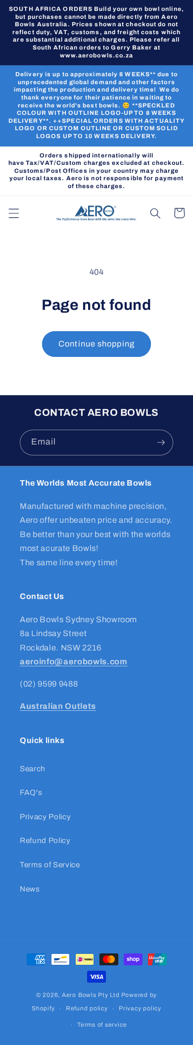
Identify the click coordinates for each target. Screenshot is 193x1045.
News (30, 889)
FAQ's (31, 792)
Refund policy (87, 1008)
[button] (13, 213)
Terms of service (102, 1024)
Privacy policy (140, 1008)
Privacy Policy (45, 816)
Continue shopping (96, 344)
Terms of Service (50, 864)
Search (33, 768)
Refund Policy (45, 840)
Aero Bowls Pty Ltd (91, 995)
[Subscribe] (161, 442)
